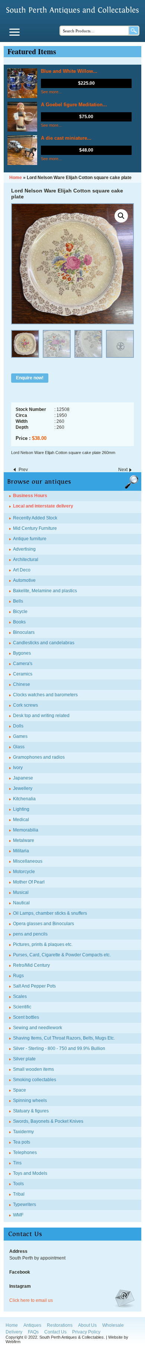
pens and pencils (30, 934)
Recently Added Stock (35, 518)
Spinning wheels (30, 1100)
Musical (21, 892)
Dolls (18, 726)
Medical (21, 819)
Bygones (22, 653)
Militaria (21, 850)
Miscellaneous (27, 861)
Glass (19, 746)
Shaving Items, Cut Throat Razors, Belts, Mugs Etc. (64, 1038)
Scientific (22, 1006)
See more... (51, 92)
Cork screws (25, 705)
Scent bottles (26, 1017)
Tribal (19, 1194)
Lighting (21, 809)
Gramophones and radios (39, 757)
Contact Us (55, 1332)
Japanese (23, 778)
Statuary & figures (31, 1111)
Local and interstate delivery (43, 506)
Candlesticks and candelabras (43, 642)
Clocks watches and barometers (45, 694)
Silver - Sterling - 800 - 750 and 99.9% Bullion (59, 1048)
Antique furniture (29, 538)
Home (12, 1325)
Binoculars (24, 632)
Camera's (22, 663)
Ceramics (22, 674)
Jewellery (22, 788)
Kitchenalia (24, 798)
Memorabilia (25, 830)
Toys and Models (30, 1173)
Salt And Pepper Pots (34, 986)
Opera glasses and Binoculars (43, 923)
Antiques (32, 1325)
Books (19, 622)
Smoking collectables (34, 1079)
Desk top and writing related (41, 715)
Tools (18, 1183)
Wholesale (113, 1325)
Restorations (59, 1325)
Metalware (23, 840)
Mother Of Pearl (29, 882)
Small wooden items (33, 1069)
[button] (121, 216)
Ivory (18, 767)
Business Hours (30, 495)
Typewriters (24, 1204)
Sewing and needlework (37, 1027)
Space (19, 1090)
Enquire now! (30, 377)
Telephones (25, 1152)
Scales (20, 996)
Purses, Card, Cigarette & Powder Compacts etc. (62, 954)
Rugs (18, 975)
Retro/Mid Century (31, 965)
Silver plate (24, 1058)
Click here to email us (31, 1300)
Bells (18, 601)
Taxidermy (23, 1131)
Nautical (21, 902)
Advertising (24, 549)
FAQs (33, 1332)
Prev (23, 469)
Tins (17, 1163)
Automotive (24, 580)
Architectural (25, 559)
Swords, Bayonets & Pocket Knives (48, 1121)
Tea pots (21, 1142)
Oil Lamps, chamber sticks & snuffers (50, 913)
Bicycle (20, 611)
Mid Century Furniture (35, 528)
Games (20, 736)
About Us (87, 1325)
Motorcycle (24, 871)
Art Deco (21, 570)
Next (123, 469)
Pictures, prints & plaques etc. (42, 944)
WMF (18, 1215)
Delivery (14, 1332)
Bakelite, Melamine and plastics (45, 590)
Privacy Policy (86, 1332)
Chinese (21, 684)
